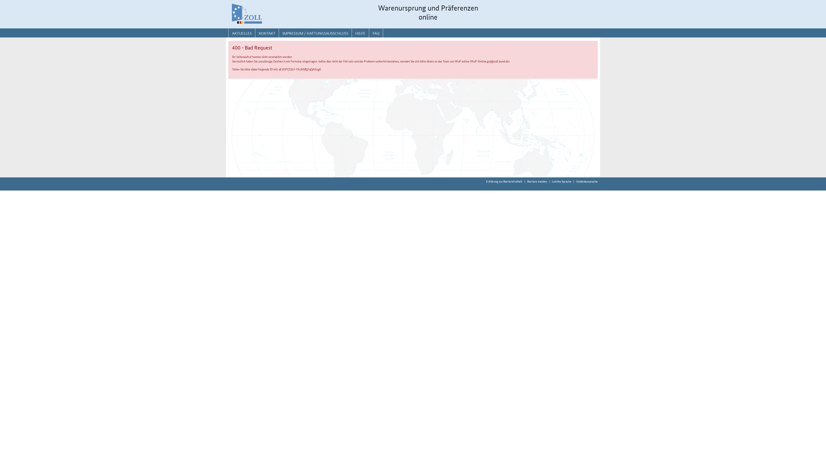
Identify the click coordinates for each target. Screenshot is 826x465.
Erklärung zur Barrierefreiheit (504, 181)
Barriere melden (537, 181)
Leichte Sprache (561, 181)
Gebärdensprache (587, 181)
